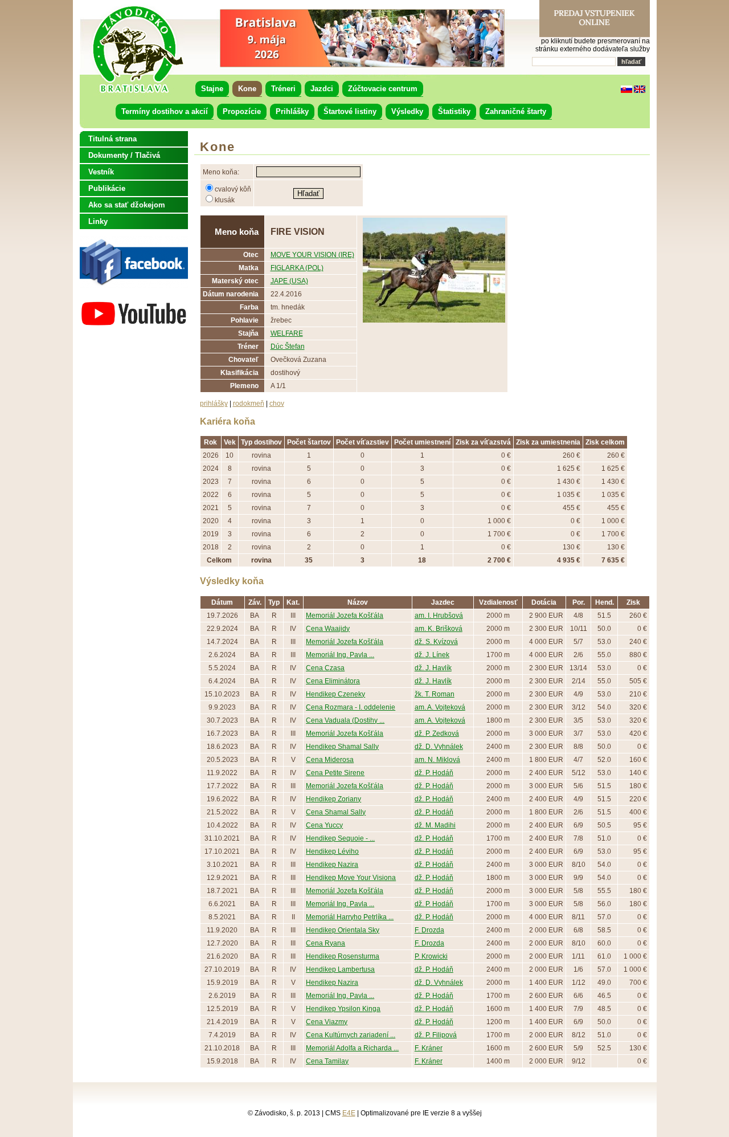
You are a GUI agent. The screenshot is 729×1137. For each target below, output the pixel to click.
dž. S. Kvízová (436, 642)
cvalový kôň (233, 189)
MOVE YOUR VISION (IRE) (312, 255)
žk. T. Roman (434, 694)
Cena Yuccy (324, 825)
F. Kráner (429, 1048)
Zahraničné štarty (515, 111)
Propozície (242, 111)
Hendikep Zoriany (333, 799)
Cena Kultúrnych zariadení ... (350, 1035)
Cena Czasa (325, 668)
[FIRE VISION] (434, 320)
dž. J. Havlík (433, 668)
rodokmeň (248, 403)
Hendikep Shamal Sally (342, 747)
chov (276, 403)
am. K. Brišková (438, 629)
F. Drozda (429, 930)
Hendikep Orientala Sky (342, 930)
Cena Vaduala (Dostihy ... (345, 720)
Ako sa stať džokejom (126, 205)
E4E (348, 1113)
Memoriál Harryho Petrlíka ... (350, 917)
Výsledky (407, 111)
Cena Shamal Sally (336, 812)
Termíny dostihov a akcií (164, 111)
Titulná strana (112, 139)
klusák (225, 200)
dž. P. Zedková (437, 733)
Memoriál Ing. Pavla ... (340, 655)
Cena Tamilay (327, 1061)
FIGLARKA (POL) (297, 268)
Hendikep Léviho (332, 851)
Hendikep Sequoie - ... (340, 838)
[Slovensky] (626, 91)
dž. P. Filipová (436, 1035)
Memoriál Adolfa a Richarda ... (352, 1048)
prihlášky (214, 403)
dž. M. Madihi (435, 825)
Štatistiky (454, 111)
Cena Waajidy (328, 629)
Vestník (101, 172)
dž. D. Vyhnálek (439, 747)
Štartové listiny (349, 111)
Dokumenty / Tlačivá (124, 155)
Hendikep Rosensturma (342, 956)
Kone (247, 88)
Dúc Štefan (288, 347)
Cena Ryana (325, 943)
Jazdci (321, 88)
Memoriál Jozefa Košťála (344, 616)
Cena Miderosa (330, 760)
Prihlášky (292, 111)
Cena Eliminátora (333, 681)
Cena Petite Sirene (335, 773)
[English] (639, 91)
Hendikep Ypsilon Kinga (343, 1009)
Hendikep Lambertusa (340, 969)
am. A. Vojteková (440, 707)
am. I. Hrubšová (439, 616)
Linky (98, 221)
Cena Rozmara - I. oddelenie (350, 707)
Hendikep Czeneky (335, 694)
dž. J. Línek (432, 655)
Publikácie (106, 188)
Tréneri (283, 88)
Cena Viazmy (326, 1022)
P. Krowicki (431, 956)
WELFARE (287, 333)
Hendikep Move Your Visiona (351, 878)
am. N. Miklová (437, 760)
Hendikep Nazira (332, 865)
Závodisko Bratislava (137, 49)
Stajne (212, 88)
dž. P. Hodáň (434, 773)
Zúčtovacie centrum (382, 88)
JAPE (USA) (289, 281)
